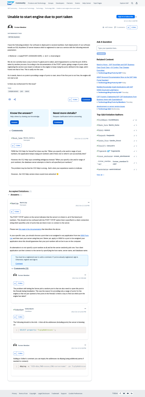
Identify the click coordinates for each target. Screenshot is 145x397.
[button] (128, 27)
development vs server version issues (111, 106)
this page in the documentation (30, 229)
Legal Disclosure (44, 393)
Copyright (33, 393)
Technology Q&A (50, 8)
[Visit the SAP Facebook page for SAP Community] (120, 393)
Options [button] (136, 17)
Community (20, 3)
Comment (86, 100)
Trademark (55, 393)
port (21, 91)
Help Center (86, 3)
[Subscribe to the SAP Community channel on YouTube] (128, 393)
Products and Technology (37, 3)
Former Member (20, 27)
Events (77, 3)
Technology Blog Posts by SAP (110, 73)
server (27, 91)
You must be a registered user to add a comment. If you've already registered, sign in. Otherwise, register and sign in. (46, 258)
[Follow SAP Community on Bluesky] (124, 393)
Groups (50, 3)
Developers (60, 3)
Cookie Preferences (75, 393)
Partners (70, 3)
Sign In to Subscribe (125, 16)
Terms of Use (23, 393)
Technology (39, 8)
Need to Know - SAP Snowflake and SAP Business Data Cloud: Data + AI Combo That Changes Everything (115, 67)
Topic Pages (97, 3)
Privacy (14, 393)
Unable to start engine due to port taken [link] (68, 8)
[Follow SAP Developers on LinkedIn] (131, 393)
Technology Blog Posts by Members (112, 102)
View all (99, 175)
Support (64, 393)
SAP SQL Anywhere (13, 37)
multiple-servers (13, 91)
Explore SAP (124, 3)
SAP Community (12, 8)
